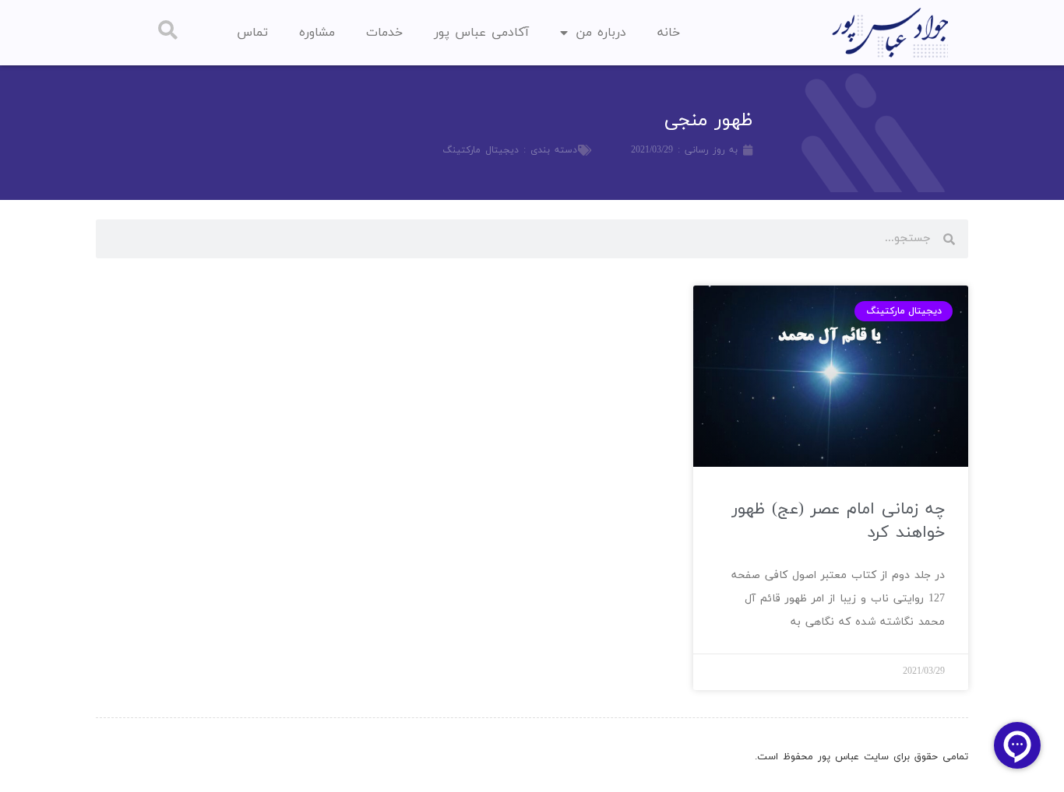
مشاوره (317, 32)
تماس (252, 32)
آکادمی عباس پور (481, 32)
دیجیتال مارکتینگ (480, 150)
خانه (668, 32)
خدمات (384, 32)
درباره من (601, 32)
